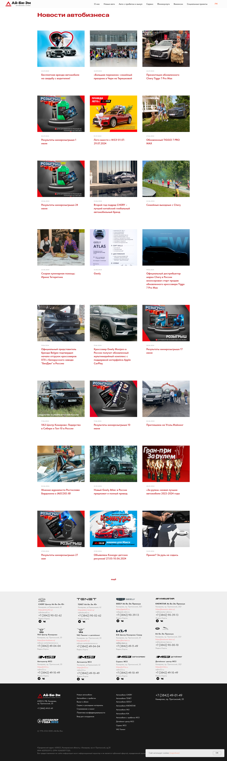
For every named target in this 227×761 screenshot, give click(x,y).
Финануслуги (163, 4)
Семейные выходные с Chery (163, 204)
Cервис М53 (121, 725)
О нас (97, 4)
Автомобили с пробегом (86, 698)
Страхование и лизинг (86, 709)
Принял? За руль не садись (162, 555)
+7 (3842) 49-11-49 (127, 646)
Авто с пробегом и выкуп (130, 4)
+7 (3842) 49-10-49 (167, 672)
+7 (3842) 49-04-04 (88, 646)
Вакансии (178, 4)
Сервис (149, 4)
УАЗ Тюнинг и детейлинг (88, 635)
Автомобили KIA (122, 714)
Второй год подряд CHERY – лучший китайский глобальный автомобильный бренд (112, 208)
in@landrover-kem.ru (164, 642)
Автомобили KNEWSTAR (125, 706)
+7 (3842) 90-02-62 (89, 615)
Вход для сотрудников (85, 716)
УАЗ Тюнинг (120, 729)
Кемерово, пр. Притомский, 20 (89, 638)
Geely (97, 273)
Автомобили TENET (123, 698)
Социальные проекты (197, 4)
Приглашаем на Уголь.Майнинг (164, 424)
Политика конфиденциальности (91, 712)
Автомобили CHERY (124, 695)
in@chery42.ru (83, 612)
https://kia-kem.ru (123, 640)
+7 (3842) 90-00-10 (167, 645)
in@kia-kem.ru (121, 643)
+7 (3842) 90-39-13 (167, 614)
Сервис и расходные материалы (90, 705)
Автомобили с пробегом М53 (128, 717)
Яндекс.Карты (161, 676)
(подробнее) (174, 753)
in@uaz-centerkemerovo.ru (87, 643)
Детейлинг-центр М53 (125, 721)
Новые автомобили (84, 695)
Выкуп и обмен (82, 702)
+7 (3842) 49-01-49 (45, 708)
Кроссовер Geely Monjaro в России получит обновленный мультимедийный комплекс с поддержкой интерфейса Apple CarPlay (112, 356)
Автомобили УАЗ (122, 710)
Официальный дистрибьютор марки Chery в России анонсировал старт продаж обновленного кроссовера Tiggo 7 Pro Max (165, 280)
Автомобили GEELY (124, 702)
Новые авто (109, 4)
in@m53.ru (160, 669)
